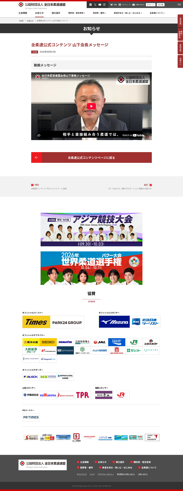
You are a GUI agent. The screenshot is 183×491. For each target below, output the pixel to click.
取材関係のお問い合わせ (126, 474)
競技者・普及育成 (142, 462)
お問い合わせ (140, 4)
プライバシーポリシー (106, 474)
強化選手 (56, 12)
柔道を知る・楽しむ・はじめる (117, 467)
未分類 (34, 52)
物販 (115, 4)
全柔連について (148, 467)
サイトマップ (82, 474)
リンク (92, 474)
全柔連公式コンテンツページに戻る (91, 157)
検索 (159, 5)
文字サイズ (150, 5)
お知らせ (39, 12)
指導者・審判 (86, 467)
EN (179, 4)
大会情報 (22, 12)
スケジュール (126, 4)
